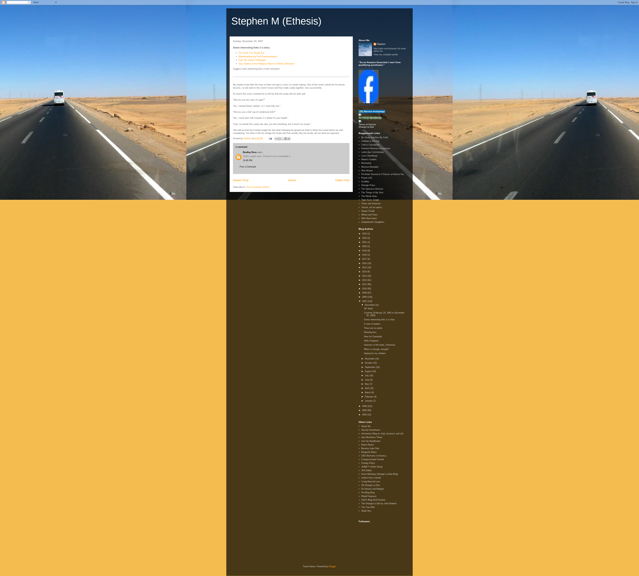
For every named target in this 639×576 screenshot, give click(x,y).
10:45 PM (247, 160)
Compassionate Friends (372, 459)
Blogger (332, 566)
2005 (364, 410)
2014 (364, 271)
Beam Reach (367, 444)
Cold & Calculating (370, 145)
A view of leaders (372, 324)
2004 (364, 414)
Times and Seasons (371, 203)
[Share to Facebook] (285, 138)
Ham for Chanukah (373, 336)
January (369, 401)
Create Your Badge (366, 105)
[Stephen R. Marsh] (369, 102)
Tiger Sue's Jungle (370, 200)
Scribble (365, 181)
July (367, 375)
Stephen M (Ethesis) (276, 21)
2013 (364, 276)
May (367, 384)
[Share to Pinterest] (289, 138)
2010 (364, 288)
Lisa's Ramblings (369, 155)
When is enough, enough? (376, 349)
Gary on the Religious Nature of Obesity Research (266, 63)
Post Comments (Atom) (257, 187)
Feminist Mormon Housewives (375, 148)
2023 (364, 238)
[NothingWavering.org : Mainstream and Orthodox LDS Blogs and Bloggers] (370, 119)
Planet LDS (366, 178)
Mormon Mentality (370, 167)
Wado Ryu (366, 511)
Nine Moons (367, 170)
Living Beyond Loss (370, 481)
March (368, 392)
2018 (364, 255)
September (370, 367)
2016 (364, 263)
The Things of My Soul (372, 192)
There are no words (373, 328)
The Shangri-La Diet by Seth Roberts (379, 503)
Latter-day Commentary (372, 152)
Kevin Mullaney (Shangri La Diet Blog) (379, 474)
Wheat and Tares (369, 214)
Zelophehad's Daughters (372, 222)
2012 (364, 280)
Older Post (342, 180)
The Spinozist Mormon (372, 189)
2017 (364, 259)
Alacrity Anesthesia (370, 430)
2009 (364, 292)
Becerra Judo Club (370, 448)
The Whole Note (369, 196)
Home (292, 180)
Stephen (381, 44)
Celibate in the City (370, 141)
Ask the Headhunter (370, 441)
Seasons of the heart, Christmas (379, 345)
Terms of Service (367, 124)
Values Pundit (368, 211)
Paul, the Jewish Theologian (252, 60)
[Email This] (276, 138)
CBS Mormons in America (373, 455)
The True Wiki (368, 507)
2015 (364, 267)
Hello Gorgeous (371, 340)
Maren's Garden (368, 159)
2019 (364, 250)
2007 (364, 301)
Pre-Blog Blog (368, 492)
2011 (364, 284)
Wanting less (370, 332)
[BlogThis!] (279, 138)
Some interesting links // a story (379, 319)
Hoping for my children (375, 353)
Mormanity (366, 163)
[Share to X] (282, 138)
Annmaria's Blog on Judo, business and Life (382, 433)
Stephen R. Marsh (366, 69)
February (369, 396)
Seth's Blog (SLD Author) (373, 500)
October (369, 363)
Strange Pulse (368, 185)
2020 (364, 246)
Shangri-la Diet (366, 127)
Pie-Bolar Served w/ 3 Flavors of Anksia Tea (382, 174)
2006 (364, 406)
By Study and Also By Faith (374, 137)
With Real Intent (369, 218)
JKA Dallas (366, 470)
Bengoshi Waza (368, 452)
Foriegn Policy (368, 463)
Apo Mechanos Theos (371, 437)
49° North (368, 308)
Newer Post (240, 180)
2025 (364, 233)
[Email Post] (270, 138)
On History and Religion (372, 489)
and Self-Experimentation (257, 56)
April (367, 388)
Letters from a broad (371, 477)
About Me (366, 426)
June (367, 380)
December (370, 305)
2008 (364, 297)
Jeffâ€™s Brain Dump (372, 466)
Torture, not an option (371, 207)
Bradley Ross (250, 152)
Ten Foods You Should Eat (251, 53)
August (368, 371)
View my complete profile (386, 54)
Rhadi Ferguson (368, 496)
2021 (364, 242)
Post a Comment (248, 166)
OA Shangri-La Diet (370, 485)
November (370, 358)
